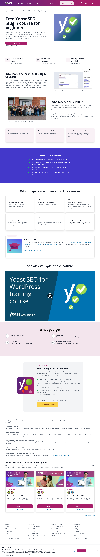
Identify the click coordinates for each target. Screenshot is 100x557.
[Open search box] (81, 3)
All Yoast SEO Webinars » (89, 515)
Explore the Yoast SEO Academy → (33, 250)
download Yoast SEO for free (61, 455)
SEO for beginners (69, 242)
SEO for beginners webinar (45, 496)
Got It (81, 551)
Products (31, 522)
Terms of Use (21, 549)
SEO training (13, 11)
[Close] (97, 550)
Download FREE (65, 3)
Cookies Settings (71, 551)
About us (52, 3)
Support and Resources (58, 522)
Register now (19, 506)
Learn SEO (30, 3)
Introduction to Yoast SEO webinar (18, 496)
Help (44, 3)
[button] (50, 296)
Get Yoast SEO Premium (47, 404)
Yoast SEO (8, 522)
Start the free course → (16, 43)
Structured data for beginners (33, 244)
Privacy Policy (40, 554)
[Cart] (92, 3)
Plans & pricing (19, 3)
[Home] (6, 11)
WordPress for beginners (83, 242)
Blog (38, 3)
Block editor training (51, 244)
